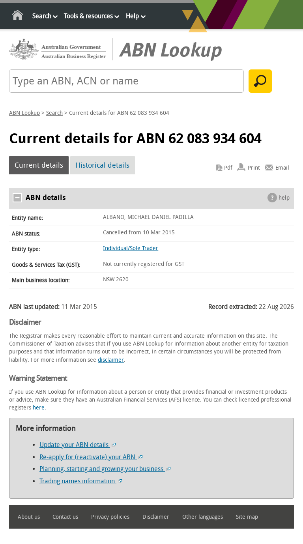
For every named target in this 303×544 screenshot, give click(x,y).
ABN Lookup (24, 113)
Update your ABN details (74, 445)
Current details (39, 165)
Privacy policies (110, 517)
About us (29, 517)
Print (254, 168)
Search (41, 16)
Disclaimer (155, 517)
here (39, 407)
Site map (247, 517)
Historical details (102, 165)
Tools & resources (88, 16)
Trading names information (77, 481)
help (284, 197)
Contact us (65, 517)
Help (132, 16)
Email (282, 168)
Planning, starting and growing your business (102, 469)
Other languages (202, 517)
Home (18, 16)
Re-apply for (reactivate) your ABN (88, 457)
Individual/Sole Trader (130, 248)
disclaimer (111, 360)
